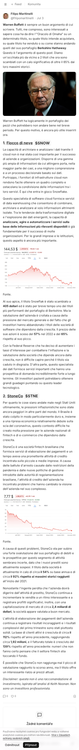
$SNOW (42, 143)
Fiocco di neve (20, 143)
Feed (18, 4)
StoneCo (15, 396)
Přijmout (31, 745)
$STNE (31, 396)
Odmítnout (12, 745)
